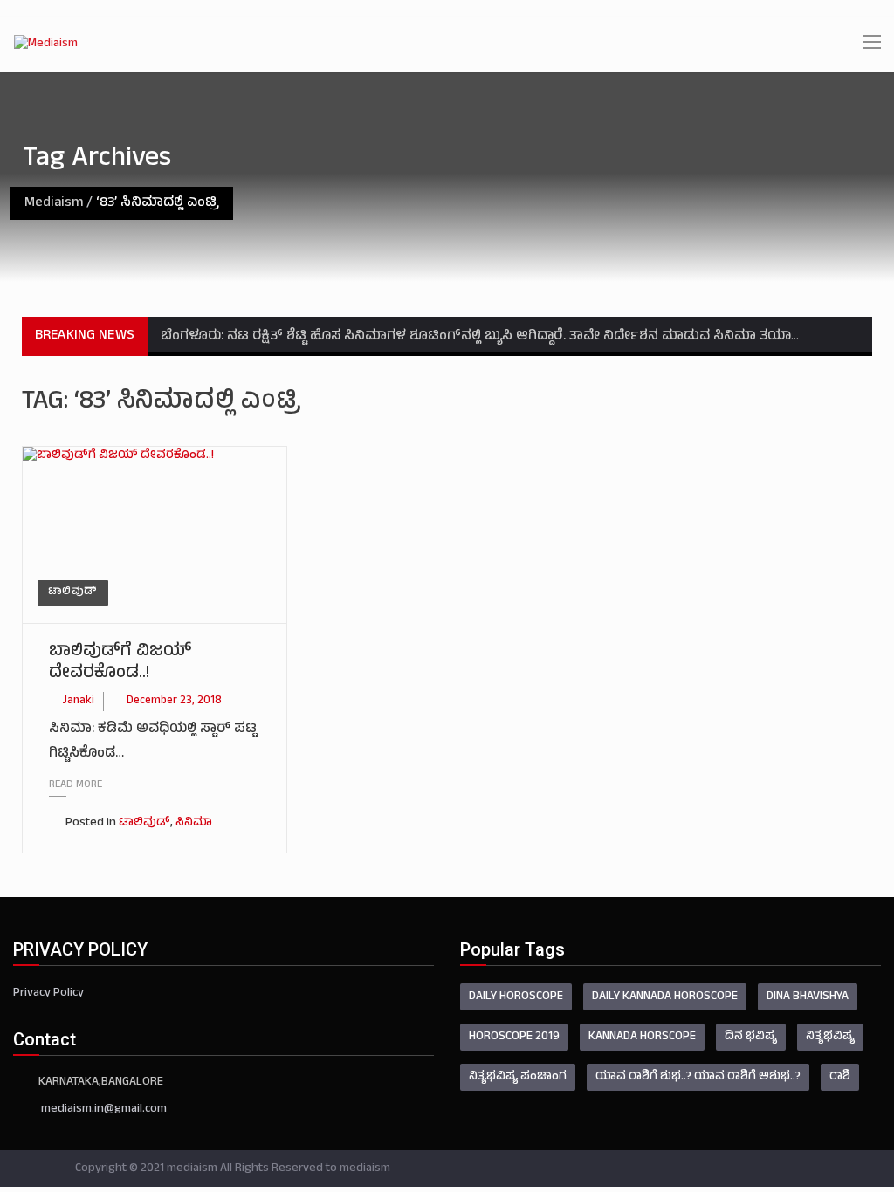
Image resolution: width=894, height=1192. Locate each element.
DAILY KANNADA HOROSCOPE (665, 997)
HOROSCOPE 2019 (514, 1037)
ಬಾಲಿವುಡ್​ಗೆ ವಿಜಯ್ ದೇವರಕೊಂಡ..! (120, 663)
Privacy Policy (48, 993)
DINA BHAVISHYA (808, 997)
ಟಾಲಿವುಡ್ (73, 592)
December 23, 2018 (174, 701)
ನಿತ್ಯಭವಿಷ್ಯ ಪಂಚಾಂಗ (518, 1077)
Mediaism (53, 203)
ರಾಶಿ (839, 1077)
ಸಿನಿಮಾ (193, 823)
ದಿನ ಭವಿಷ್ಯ (751, 1037)
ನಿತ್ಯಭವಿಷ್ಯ (830, 1037)
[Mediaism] (46, 45)
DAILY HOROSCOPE (516, 997)
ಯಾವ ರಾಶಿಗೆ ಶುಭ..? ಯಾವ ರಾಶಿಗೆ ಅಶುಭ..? (698, 1077)
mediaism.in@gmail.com (104, 1110)
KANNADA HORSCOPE (642, 1037)
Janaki (78, 701)
